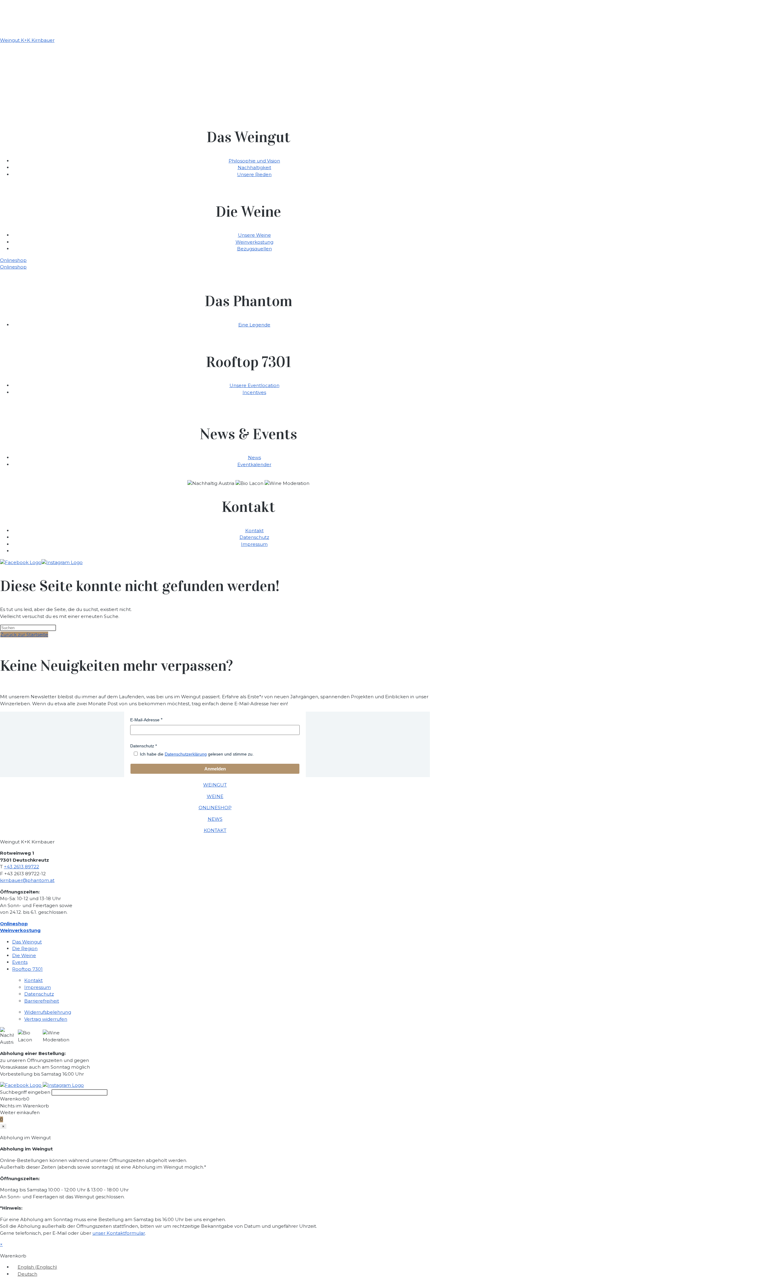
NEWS (215, 819)
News (254, 457)
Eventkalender (254, 464)
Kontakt (254, 530)
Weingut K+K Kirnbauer (27, 40)
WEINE (215, 796)
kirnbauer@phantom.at (27, 880)
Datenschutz (254, 537)
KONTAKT (215, 830)
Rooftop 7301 (27, 969)
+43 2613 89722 (21, 867)
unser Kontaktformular (118, 1233)
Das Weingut (27, 942)
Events (20, 962)
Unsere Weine (254, 235)
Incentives (254, 392)
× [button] (1, 1244)
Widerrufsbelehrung (47, 1012)
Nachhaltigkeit (254, 167)
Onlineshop (13, 260)
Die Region (25, 948)
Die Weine (24, 955)
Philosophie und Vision (254, 161)
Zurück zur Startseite (24, 634)
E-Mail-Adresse (145, 719)
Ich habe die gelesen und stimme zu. (197, 754)
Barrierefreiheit (41, 1001)
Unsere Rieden (254, 174)
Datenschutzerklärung (186, 754)
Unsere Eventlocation (254, 385)
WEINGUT (215, 785)
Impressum (254, 544)
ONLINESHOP (215, 807)
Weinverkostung (254, 242)
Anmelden (215, 768)
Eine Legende (254, 325)
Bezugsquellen (254, 249)
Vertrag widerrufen (45, 1019)
